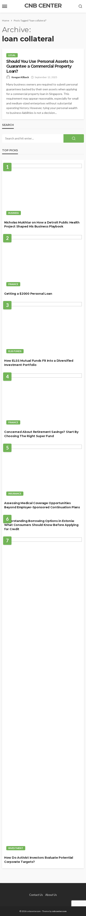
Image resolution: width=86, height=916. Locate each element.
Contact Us (36, 894)
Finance (13, 284)
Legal (12, 55)
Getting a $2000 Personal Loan (28, 294)
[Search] (80, 6)
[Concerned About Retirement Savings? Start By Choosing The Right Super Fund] (43, 400)
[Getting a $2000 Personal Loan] (43, 262)
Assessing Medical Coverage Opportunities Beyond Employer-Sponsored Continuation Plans (42, 505)
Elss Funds (15, 351)
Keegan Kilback (20, 77)
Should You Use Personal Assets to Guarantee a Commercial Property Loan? (39, 66)
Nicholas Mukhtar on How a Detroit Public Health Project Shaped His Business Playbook (42, 225)
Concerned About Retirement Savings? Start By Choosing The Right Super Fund (41, 434)
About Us (51, 894)
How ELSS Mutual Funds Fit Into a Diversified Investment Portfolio (38, 363)
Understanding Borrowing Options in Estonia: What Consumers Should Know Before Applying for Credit (41, 525)
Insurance (14, 493)
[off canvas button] (4, 6)
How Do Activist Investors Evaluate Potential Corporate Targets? (38, 860)
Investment (15, 848)
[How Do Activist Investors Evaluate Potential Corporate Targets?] (43, 695)
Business (13, 213)
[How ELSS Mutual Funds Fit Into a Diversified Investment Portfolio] (43, 329)
